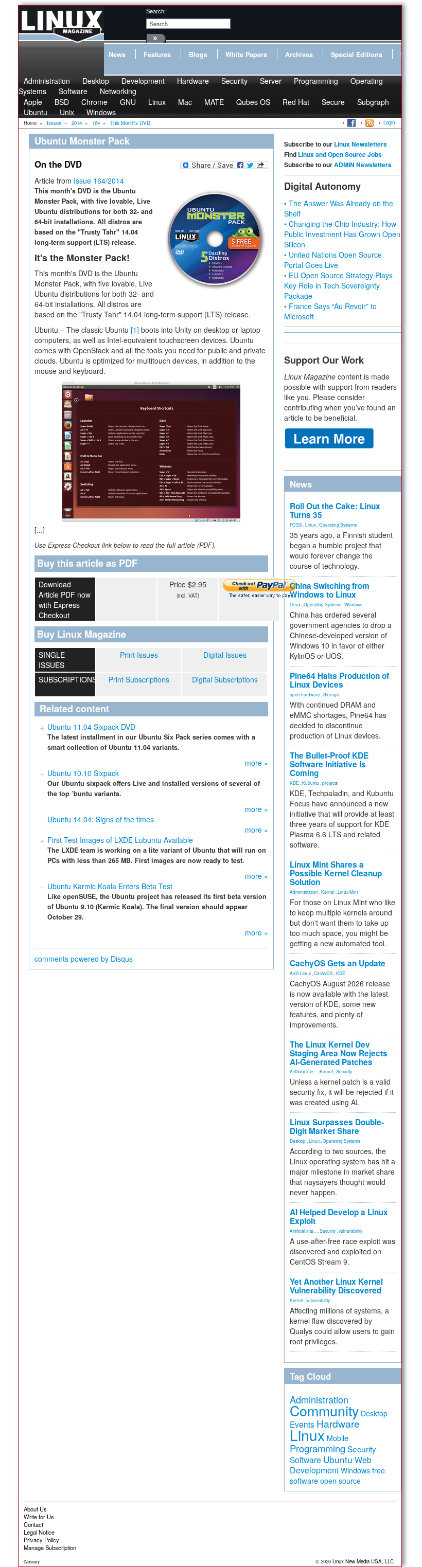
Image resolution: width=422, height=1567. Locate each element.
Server (271, 81)
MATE (214, 102)
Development (143, 81)
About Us (35, 1509)
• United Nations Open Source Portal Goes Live (333, 259)
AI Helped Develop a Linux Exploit (339, 1216)
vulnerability (350, 1231)
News (117, 54)
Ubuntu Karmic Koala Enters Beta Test (109, 886)
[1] (135, 330)
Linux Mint (348, 892)
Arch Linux (300, 973)
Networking (118, 91)
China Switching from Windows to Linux (330, 590)
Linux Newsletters (360, 144)
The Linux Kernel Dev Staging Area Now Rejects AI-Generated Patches (339, 1053)
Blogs (198, 54)
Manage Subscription (50, 1547)
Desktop (298, 1141)
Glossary (32, 1561)
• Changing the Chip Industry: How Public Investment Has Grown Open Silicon (342, 234)
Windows (101, 112)
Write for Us (39, 1516)
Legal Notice (39, 1532)
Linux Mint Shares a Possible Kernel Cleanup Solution (336, 873)
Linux (157, 102)
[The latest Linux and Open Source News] (369, 122)
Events (302, 1424)
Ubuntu (35, 112)
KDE (294, 783)
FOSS (296, 524)
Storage (331, 694)
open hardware (305, 694)
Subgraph (373, 102)
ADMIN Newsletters (363, 164)
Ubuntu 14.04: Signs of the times (100, 819)
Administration (304, 892)
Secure (333, 102)
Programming (316, 81)
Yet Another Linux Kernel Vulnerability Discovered (336, 1286)
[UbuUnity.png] (151, 451)
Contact (33, 1524)
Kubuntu (310, 783)
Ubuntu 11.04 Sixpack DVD (91, 727)
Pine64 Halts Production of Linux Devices (339, 680)
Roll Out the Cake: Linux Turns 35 (335, 510)
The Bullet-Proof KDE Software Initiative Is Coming (329, 764)
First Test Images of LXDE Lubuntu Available (120, 840)
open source (340, 1480)
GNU (128, 102)
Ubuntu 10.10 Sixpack (83, 773)
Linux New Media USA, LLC (363, 1561)
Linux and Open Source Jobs (340, 154)
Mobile (337, 1438)
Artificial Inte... (303, 1071)
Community (324, 1410)
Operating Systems (338, 524)
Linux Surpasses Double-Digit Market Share (337, 1126)
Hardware (193, 81)
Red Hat (296, 102)
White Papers (246, 54)
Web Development (331, 1465)
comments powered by (83, 958)
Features (157, 54)
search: (156, 11)
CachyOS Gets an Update (337, 963)
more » (256, 763)
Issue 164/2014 (99, 180)
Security (234, 81)
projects (330, 783)
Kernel (328, 892)
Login (389, 122)
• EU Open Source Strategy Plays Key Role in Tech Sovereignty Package (338, 285)
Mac (185, 102)
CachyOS (323, 973)
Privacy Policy (41, 1540)
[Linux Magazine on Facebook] (351, 122)
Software (73, 91)
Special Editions (356, 54)
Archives (299, 54)
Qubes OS (253, 102)
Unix (67, 112)
